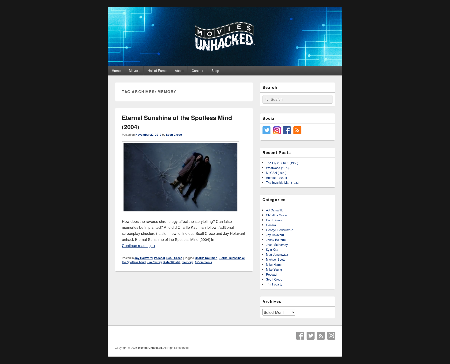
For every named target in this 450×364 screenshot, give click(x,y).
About (179, 70)
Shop (215, 70)
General (271, 225)
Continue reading (138, 245)
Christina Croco (276, 215)
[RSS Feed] (321, 336)
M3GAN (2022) (276, 172)
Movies (134, 70)
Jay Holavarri (144, 258)
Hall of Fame (157, 70)
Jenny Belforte (276, 239)
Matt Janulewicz (277, 254)
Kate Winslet (171, 262)
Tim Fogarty (274, 284)
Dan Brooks (274, 220)
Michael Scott (275, 259)
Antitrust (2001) (276, 177)
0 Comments (203, 262)
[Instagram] (331, 336)
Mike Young (274, 269)
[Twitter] (311, 336)
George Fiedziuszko (279, 230)
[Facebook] (300, 336)
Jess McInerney (277, 244)
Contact (197, 70)
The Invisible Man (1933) (283, 182)
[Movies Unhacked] (225, 64)
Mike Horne (273, 264)
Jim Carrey (154, 262)
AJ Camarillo (274, 210)
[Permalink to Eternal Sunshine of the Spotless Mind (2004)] (180, 215)
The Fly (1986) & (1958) (282, 163)
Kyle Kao (272, 249)
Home (116, 70)
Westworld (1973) (277, 167)
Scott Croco (174, 134)
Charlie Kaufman (206, 258)
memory (187, 262)
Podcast (159, 258)
